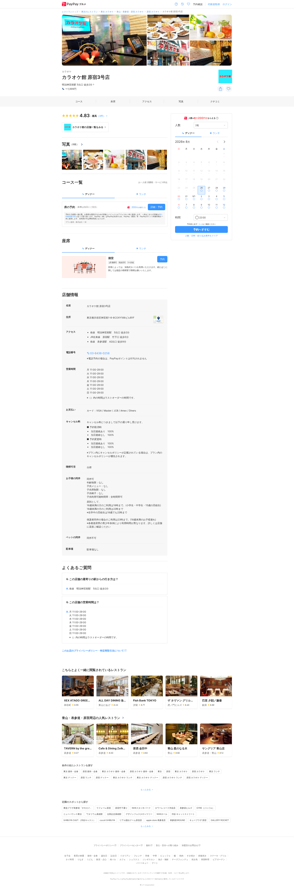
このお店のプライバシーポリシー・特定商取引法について (93, 650)
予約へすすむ (201, 229)
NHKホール (162, 814)
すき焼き (191, 855)
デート (155, 863)
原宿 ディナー (102, 777)
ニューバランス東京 (72, 814)
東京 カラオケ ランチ (122, 777)
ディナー (190, 133)
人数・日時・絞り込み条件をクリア (201, 235)
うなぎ (80, 859)
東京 (160, 771)
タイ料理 (70, 859)
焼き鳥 (195, 859)
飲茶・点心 (101, 859)
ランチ (216, 133)
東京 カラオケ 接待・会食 (113, 771)
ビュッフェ (165, 855)
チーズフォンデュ (180, 859)
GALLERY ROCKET (220, 820)
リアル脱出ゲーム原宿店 (130, 820)
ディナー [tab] (90, 194)
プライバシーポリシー (104, 845)
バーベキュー (142, 863)
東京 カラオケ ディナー (147, 777)
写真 (181, 101)
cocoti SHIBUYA (107, 820)
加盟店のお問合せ (190, 845)
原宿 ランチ (86, 777)
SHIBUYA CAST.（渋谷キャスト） (79, 820)
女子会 (67, 855)
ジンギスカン (149, 859)
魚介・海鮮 (163, 859)
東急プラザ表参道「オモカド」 (77, 808)
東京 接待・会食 (70, 771)
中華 (155, 855)
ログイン (227, 4)
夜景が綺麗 (79, 855)
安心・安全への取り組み (167, 845)
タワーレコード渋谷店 (165, 808)
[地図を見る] (158, 319)
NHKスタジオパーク (141, 808)
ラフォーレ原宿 (103, 808)
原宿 (168, 771)
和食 (147, 855)
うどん (90, 859)
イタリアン (125, 855)
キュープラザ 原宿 (198, 820)
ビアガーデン (219, 859)
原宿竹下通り (121, 808)
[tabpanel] (114, 214)
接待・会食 (92, 855)
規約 (148, 845)
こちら (199, 224)
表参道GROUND (177, 820)
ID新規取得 (214, 4)
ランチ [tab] (142, 194)
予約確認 (197, 4)
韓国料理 (205, 859)
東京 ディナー (69, 777)
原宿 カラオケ (198, 771)
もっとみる (146, 789)
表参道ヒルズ (186, 808)
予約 (162, 259)
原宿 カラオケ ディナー (197, 777)
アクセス (147, 101)
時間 (178, 217)
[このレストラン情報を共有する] (220, 88)
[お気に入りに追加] (228, 88)
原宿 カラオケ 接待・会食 (141, 771)
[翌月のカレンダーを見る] (224, 141)
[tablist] (114, 195)
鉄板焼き (202, 855)
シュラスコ (134, 859)
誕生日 (104, 855)
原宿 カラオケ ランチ (172, 777)
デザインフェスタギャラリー (139, 814)
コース (79, 101)
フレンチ (138, 855)
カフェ (122, 859)
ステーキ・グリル (218, 855)
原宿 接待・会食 (90, 771)
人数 (178, 125)
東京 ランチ (214, 771)
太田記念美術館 (114, 814)
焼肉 (181, 855)
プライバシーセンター (130, 845)
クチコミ (215, 101)
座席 (113, 101)
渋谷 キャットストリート (183, 814)
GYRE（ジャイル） (205, 808)
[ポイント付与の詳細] (217, 118)
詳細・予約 (156, 206)
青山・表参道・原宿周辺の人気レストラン (91, 718)
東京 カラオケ (181, 771)
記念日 (114, 855)
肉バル (113, 859)
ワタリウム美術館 (94, 814)
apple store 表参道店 (156, 820)
